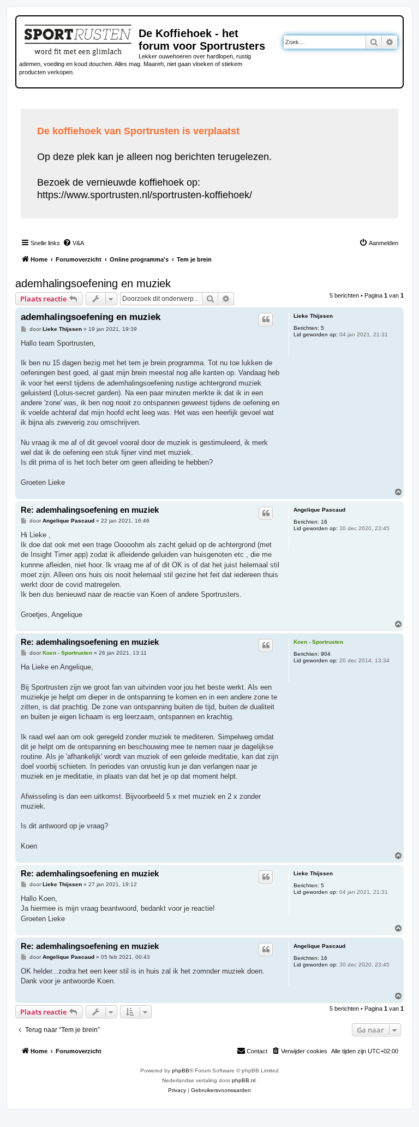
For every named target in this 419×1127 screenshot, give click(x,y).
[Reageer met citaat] (266, 319)
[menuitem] (73, 243)
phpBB (180, 1070)
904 (326, 654)
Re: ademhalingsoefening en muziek (90, 509)
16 (324, 522)
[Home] (79, 38)
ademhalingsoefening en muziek (93, 283)
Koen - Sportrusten (318, 642)
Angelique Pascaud (319, 510)
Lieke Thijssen (313, 316)
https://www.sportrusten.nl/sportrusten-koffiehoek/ (144, 194)
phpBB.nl (243, 1080)
